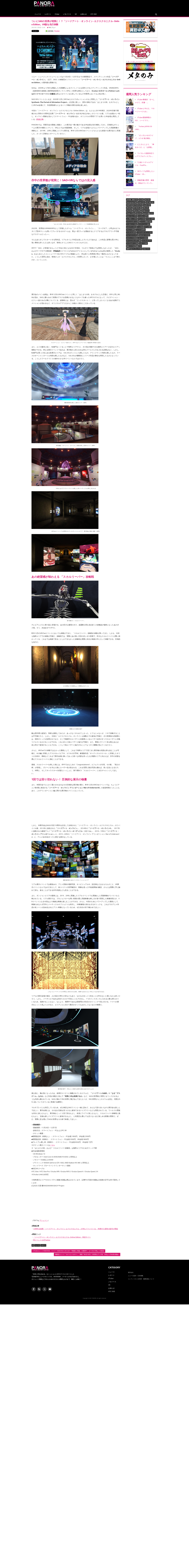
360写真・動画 (132, 199)
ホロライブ (131, 238)
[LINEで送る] (49, 31)
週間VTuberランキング (134, 249)
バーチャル (131, 232)
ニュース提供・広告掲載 (135, 1276)
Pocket (57, 31)
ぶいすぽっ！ (132, 219)
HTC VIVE (93, 14)
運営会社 (130, 1272)
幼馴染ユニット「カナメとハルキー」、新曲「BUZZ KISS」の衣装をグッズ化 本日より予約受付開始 (86, 1254)
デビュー (130, 229)
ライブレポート (132, 243)
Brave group (132, 202)
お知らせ (83, 14)
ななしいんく (132, 216)
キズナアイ (131, 227)
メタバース (67, 14)
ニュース (38, 14)
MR (129, 208)
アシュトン (43, 1220)
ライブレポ (146, 240)
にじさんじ (143, 216)
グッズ (140, 227)
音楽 (146, 249)
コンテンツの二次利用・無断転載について (141, 1279)
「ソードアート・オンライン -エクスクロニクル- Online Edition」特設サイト (62, 1237)
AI (141, 199)
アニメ (53, 27)
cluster (141, 202)
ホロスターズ (144, 235)
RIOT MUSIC (137, 208)
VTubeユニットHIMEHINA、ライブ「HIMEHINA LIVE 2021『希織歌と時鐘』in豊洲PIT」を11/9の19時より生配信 (68, 1251)
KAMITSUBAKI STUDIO (134, 205)
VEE (146, 208)
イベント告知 (146, 221)
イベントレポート (133, 221)
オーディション (144, 224)
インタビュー (132, 224)
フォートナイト (132, 235)
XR (50, 27)
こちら (52, 1145)
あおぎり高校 (148, 213)
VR (76, 14)
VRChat (136, 210)
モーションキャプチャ (134, 240)
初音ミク (130, 246)
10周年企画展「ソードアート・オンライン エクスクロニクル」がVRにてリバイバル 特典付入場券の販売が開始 (75, 1229)
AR (147, 199)
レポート (48, 14)
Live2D (146, 205)
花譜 (138, 246)
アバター (150, 219)
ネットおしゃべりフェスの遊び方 (140, 61)
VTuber (57, 14)
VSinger (145, 210)
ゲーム (147, 227)
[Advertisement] (120, 5)
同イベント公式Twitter (41, 1240)
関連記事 (40, 119)
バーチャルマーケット (144, 232)
